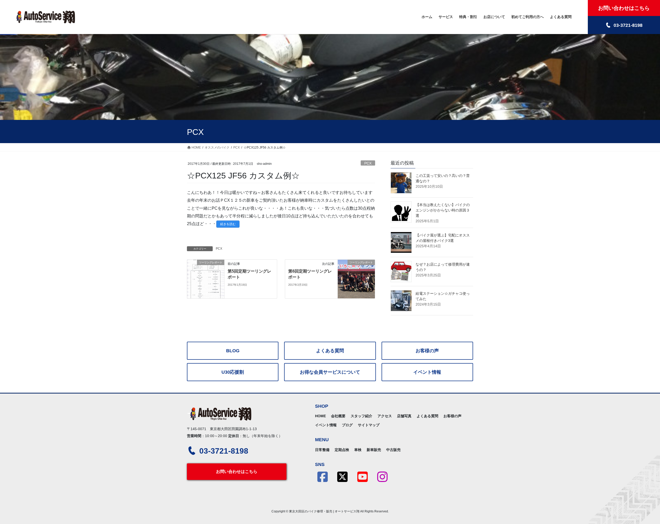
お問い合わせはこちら (236, 471)
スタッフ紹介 (361, 416)
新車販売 (374, 450)
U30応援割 (232, 372)
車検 (357, 450)
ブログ (347, 425)
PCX (368, 163)
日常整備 (322, 450)
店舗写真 (404, 416)
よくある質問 (330, 350)
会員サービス (330, 372)
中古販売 (393, 450)
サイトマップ (369, 425)
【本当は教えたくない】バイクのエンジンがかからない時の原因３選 (443, 210)
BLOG (233, 350)
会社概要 (338, 416)
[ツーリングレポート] (205, 279)
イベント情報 (427, 372)
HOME (320, 416)
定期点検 (342, 450)
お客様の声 (427, 350)
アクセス (384, 416)
